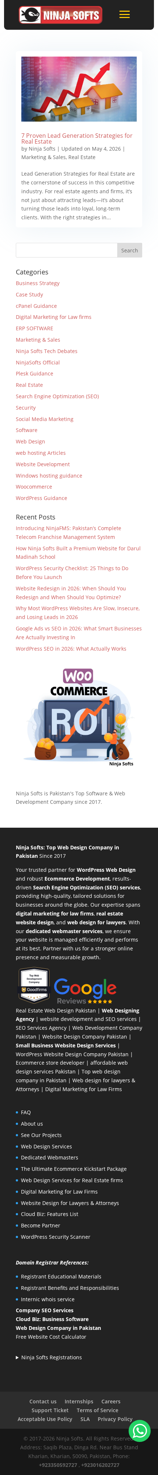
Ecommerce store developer (50, 1062)
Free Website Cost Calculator (51, 1336)
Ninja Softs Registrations (51, 1357)
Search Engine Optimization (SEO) (57, 396)
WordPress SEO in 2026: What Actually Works (71, 648)
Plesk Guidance (34, 373)
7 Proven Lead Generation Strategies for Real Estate (77, 138)
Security (26, 407)
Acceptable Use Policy (45, 1418)
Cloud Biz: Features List (49, 1213)
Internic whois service (48, 1299)
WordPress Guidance (41, 497)
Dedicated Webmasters (49, 1157)
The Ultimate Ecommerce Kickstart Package (74, 1168)
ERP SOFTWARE (34, 328)
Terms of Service (97, 1410)
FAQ (26, 1112)
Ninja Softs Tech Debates (47, 351)
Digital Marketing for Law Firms (83, 1089)
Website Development (43, 464)
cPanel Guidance (36, 305)
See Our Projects (41, 1135)
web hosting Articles (41, 452)
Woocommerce (34, 486)
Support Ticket (50, 1410)
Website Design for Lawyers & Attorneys (70, 1202)
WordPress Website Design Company (61, 1054)
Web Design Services (46, 1146)
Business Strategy (38, 283)
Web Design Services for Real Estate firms (72, 1180)
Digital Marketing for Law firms (53, 316)
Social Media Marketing (44, 418)
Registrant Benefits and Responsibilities (70, 1287)
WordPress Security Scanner (55, 1236)
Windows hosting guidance (49, 475)
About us (32, 1123)
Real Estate (82, 157)
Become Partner (40, 1225)
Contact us (43, 1401)
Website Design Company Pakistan (84, 1036)
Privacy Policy (115, 1418)
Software (26, 430)
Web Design (30, 441)
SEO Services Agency (41, 1027)
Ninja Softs (42, 148)
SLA (85, 1418)
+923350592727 (58, 1464)
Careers (111, 1401)
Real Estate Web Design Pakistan (56, 1010)
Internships (79, 1401)
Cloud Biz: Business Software (52, 1319)
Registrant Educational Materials (61, 1276)
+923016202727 (100, 1464)
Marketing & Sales (43, 157)
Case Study (29, 294)
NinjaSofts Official (38, 362)
